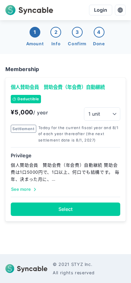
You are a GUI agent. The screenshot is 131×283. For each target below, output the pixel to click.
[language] (120, 10)
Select (65, 209)
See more (21, 189)
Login (100, 10)
